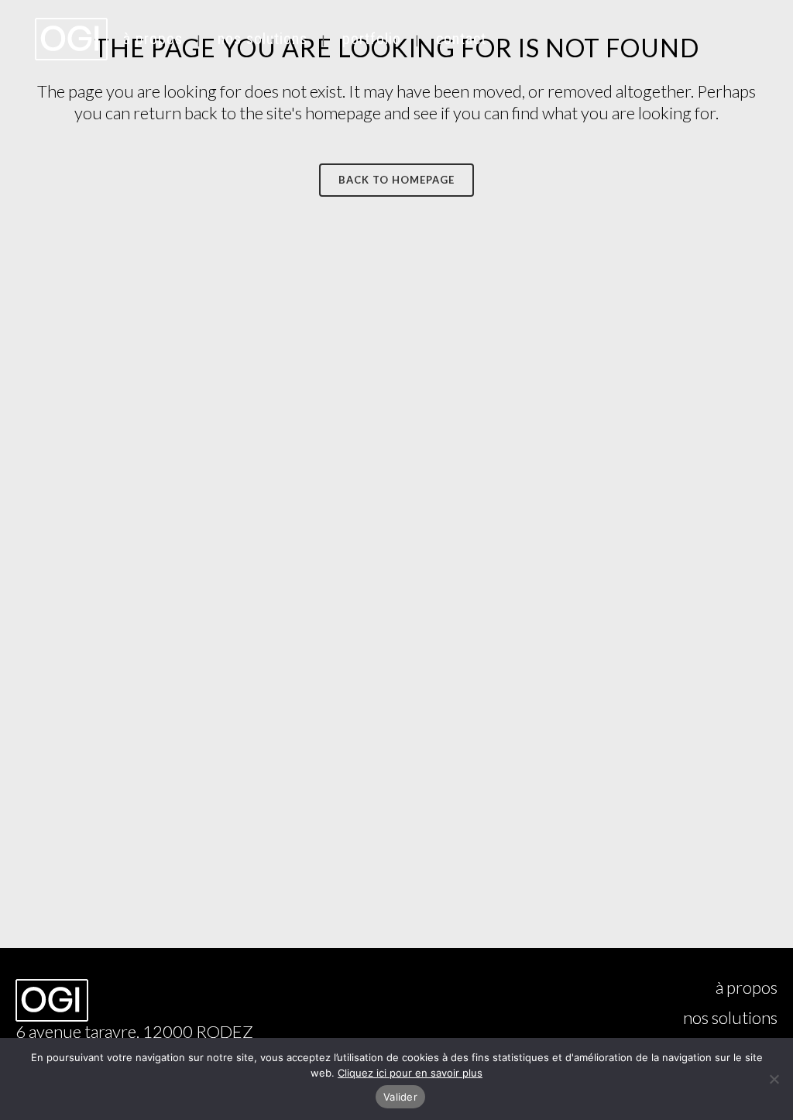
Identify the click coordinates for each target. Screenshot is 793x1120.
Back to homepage (396, 179)
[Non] (773, 1079)
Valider (400, 1097)
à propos (747, 987)
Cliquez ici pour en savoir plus (410, 1073)
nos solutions (730, 1017)
